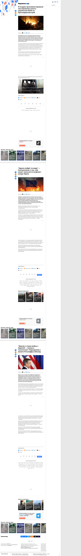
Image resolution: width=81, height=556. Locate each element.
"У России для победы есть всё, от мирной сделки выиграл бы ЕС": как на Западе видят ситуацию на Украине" (30, 431)
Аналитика (33, 465)
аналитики (21, 282)
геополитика (20, 283)
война (41, 282)
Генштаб (29, 468)
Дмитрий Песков (24, 465)
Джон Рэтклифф (31, 462)
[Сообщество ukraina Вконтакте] (22, 536)
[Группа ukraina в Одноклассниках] (32, 536)
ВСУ (39, 110)
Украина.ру (41, 462)
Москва (27, 462)
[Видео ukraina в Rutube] (38, 536)
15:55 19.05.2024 (20, 14)
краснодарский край (27, 110)
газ (33, 283)
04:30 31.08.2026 (20, 353)
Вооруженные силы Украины (30, 286)
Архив (29, 541)
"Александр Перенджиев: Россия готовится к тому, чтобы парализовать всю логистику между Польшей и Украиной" (30, 250)
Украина (41, 283)
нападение (34, 110)
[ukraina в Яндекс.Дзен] (35, 536)
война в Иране (37, 282)
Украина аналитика (25, 282)
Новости (23, 110)
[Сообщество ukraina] (25, 536)
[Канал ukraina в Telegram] (28, 536)
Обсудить (39, 274)
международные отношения (26, 283)
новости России (41, 465)
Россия (38, 283)
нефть (31, 283)
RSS (31, 541)
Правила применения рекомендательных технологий (29, 548)
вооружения (20, 465)
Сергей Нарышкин (29, 465)
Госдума (31, 110)
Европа (36, 283)
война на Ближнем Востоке (32, 282)
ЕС (33, 468)
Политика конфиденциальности (26, 547)
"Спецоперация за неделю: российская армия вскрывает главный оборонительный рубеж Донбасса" (30, 428)
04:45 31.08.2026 (20, 175)
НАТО (31, 468)
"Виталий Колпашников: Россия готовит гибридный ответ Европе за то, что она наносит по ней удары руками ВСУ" (30, 246)
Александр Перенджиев (36, 462)
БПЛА (37, 110)
